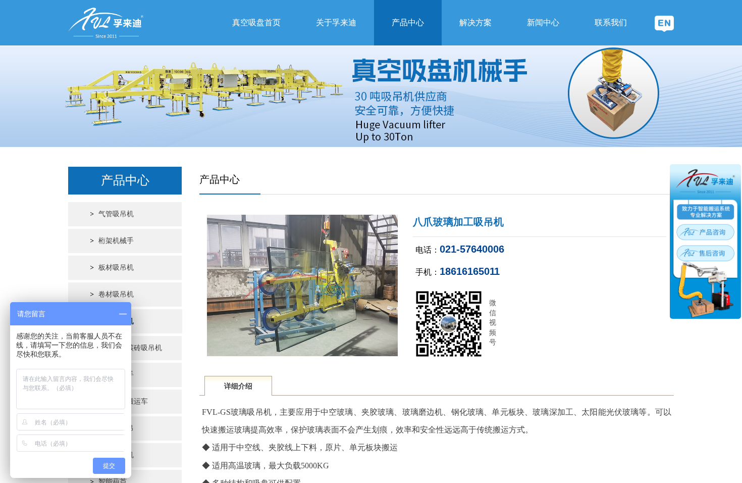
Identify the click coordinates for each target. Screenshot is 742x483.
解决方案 (475, 22)
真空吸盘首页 (256, 22)
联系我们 (611, 22)
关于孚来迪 (336, 22)
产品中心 (408, 22)
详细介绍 (238, 386)
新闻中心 (543, 22)
